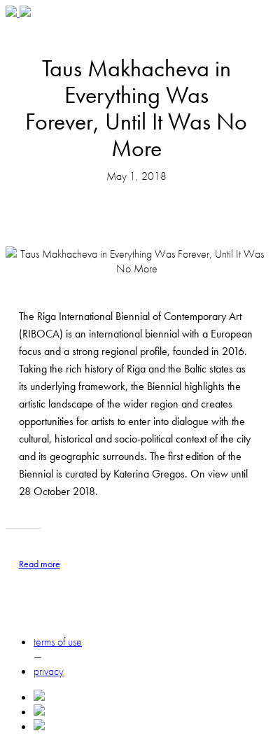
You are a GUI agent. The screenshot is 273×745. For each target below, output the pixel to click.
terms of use (58, 641)
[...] (25, 13)
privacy (49, 671)
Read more (39, 563)
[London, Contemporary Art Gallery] (13, 13)
